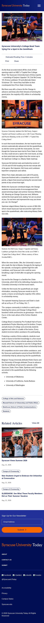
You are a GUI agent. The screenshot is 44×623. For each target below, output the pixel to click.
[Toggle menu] (39, 6)
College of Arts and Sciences (13, 398)
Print (7, 61)
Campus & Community (13, 18)
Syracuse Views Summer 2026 (14, 461)
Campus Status (7, 599)
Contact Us (6, 560)
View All (35, 423)
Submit (21, 530)
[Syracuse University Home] (16, 6)
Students (6, 411)
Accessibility (6, 588)
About (4, 554)
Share (16, 61)
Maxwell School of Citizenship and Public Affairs (20, 403)
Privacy (4, 593)
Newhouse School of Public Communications (19, 407)
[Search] (33, 5)
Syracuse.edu (7, 604)
